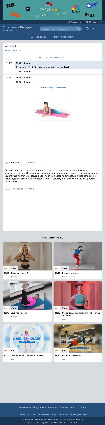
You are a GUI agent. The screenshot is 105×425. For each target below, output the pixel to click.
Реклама (31, 414)
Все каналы (25, 407)
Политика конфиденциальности (73, 414)
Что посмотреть (66, 36)
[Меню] (100, 29)
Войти (83, 407)
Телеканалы (40, 36)
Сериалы (64, 407)
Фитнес (32, 162)
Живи (7, 50)
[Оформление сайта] (87, 29)
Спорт (74, 407)
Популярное (39, 407)
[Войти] (93, 29)
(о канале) (16, 50)
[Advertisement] (52, 141)
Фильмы (52, 407)
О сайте (21, 414)
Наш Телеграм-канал (47, 414)
